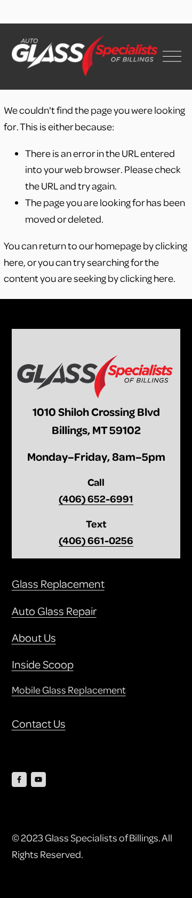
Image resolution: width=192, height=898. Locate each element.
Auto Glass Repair (54, 611)
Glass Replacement (58, 583)
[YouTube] (38, 779)
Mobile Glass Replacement (69, 689)
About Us (34, 637)
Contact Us (39, 723)
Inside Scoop (43, 664)
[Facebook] (19, 779)
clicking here (146, 278)
